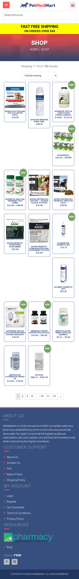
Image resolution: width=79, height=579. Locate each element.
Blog (9, 547)
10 (42, 396)
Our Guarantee (15, 507)
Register (11, 501)
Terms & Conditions (19, 513)
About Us (12, 457)
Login (10, 495)
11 (48, 396)
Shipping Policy (16, 480)
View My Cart (72, 5)
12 (54, 396)
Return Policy (15, 474)
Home (34, 49)
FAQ (9, 468)
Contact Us (13, 462)
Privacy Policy (15, 518)
